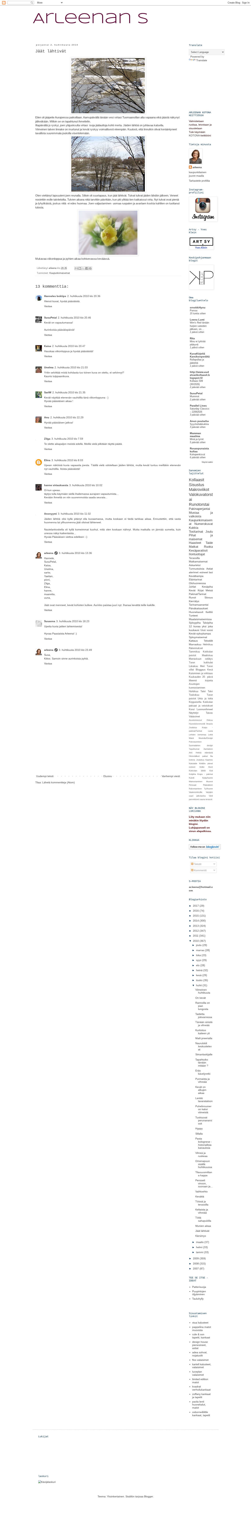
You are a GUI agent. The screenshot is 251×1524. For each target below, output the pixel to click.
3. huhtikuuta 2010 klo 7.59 (67, 438)
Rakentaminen (195, 789)
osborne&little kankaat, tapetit (201, 1414)
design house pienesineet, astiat (200, 1345)
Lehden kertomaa (197, 735)
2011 (196, 935)
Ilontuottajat (197, 554)
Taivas (209, 713)
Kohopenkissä (197, 454)
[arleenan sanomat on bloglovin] (205, 848)
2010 (196, 940)
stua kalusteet (200, 1322)
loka (199, 955)
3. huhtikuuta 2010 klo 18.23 (72, 621)
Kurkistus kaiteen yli (202, 1032)
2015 (196, 915)
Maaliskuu (207, 655)
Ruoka (208, 546)
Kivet (210, 767)
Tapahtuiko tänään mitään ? (201, 1062)
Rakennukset (196, 648)
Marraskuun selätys (201, 659)
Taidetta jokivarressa (203, 1016)
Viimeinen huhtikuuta (202, 991)
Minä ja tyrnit (197, 439)
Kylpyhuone (207, 778)
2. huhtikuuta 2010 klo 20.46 (74, 317)
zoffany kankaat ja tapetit (201, 1396)
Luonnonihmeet (205, 709)
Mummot (194, 396)
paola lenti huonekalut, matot (199, 1404)
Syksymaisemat (198, 637)
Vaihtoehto (201, 1191)
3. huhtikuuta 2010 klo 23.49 (75, 649)
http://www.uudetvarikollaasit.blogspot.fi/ (200, 375)
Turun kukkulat (201, 662)
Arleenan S (91, 19)
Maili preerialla (203, 1038)
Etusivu (107, 776)
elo (198, 965)
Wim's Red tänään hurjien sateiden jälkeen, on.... (199, 325)
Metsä (209, 590)
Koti (211, 771)
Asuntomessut (195, 720)
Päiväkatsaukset (198, 608)
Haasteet (195, 543)
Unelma (48, 367)
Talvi (210, 691)
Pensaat (192, 785)
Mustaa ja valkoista (201, 514)
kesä (199, 975)
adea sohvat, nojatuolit (199, 1354)
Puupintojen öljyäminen (199, 1293)
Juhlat (192, 586)
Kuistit (191, 778)
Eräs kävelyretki (202, 1072)
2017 (196, 905)
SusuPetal (50, 317)
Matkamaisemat (198, 561)
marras (200, 950)
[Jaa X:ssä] (83, 268)
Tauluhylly (198, 1298)
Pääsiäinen (208, 785)
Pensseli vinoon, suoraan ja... (204, 1183)
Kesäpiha (207, 586)
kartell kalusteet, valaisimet (201, 1366)
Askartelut (194, 565)
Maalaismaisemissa (200, 619)
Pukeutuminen (195, 742)
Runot (192, 597)
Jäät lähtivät (202, 1230)
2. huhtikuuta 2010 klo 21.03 (71, 367)
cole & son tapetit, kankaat (201, 1336)
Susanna (49, 621)
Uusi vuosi (206, 630)
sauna (202, 799)
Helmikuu (208, 644)
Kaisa (47, 346)
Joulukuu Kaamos (204, 760)
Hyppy (199, 1128)
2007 (196, 1268)
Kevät (192, 590)
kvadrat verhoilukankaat (201, 1388)
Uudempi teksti (44, 776)
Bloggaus (201, 669)
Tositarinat (196, 531)
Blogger (148, 1496)
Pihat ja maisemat (201, 537)
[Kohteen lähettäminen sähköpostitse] (76, 268)
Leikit (210, 735)
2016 (196, 910)
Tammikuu (194, 651)
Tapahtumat (194, 749)
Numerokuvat (203, 524)
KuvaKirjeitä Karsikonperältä (200, 355)
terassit (209, 799)
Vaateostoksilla (195, 792)
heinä (199, 970)
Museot (209, 781)
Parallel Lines (198, 405)
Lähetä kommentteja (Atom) (58, 782)
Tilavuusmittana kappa (203, 1174)
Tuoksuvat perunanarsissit (203, 1120)
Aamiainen (208, 749)
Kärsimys (200, 1235)
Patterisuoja (199, 1286)
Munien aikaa (203, 1225)
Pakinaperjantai (199, 509)
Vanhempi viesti (171, 776)
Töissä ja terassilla (201, 1203)
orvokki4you (197, 307)
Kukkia (193, 528)
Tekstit (197, 864)
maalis (200, 1242)
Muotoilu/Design (206, 738)
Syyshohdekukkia (199, 424)
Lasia (210, 731)
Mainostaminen (195, 781)
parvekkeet (194, 799)
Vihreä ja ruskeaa (201, 1154)
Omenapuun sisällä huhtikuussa (203, 1164)
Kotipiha (192, 774)
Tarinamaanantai (198, 604)
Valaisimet (194, 716)
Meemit (193, 680)
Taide (209, 543)
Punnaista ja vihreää (202, 1080)
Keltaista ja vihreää (201, 1211)
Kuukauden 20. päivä (201, 677)
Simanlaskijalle (203, 1054)
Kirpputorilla (195, 702)
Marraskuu (195, 644)
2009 (196, 1258)
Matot (191, 738)
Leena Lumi (197, 319)
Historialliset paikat (198, 756)
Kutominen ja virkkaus (201, 673)
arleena (48, 553)
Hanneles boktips (55, 296)
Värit (211, 796)
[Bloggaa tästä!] (80, 268)
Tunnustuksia (196, 568)
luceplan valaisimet (198, 1373)
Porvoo (193, 310)
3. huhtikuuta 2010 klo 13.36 (75, 553)
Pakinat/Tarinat (197, 594)
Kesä (210, 669)
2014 (196, 920)
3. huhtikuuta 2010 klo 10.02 (85, 485)
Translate (201, 60)
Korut (192, 709)
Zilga (47, 438)
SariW (47, 392)
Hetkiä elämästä (204, 753)
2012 (196, 930)
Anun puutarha (199, 421)
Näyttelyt (193, 713)
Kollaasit (196, 479)
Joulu (209, 531)
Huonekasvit (196, 612)
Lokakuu (193, 666)
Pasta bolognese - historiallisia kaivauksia (203, 1143)
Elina (47, 460)
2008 (196, 1263)
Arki (190, 753)
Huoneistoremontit (197, 724)
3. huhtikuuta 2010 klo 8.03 (67, 460)
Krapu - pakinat (205, 774)
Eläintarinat (195, 579)
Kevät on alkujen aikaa (200, 1090)
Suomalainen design (201, 745)
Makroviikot (199, 489)
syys (199, 960)
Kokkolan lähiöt (197, 771)
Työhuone (208, 789)
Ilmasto (209, 724)
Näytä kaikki (207, 462)
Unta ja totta (205, 698)
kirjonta (209, 680)
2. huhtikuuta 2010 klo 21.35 (68, 392)
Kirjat (201, 590)
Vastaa (48, 306)
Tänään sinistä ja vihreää (203, 1024)
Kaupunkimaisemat (59, 273)
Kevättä (199, 1196)
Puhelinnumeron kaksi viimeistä (203, 1109)
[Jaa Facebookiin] (87, 268)
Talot (203, 691)
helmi (199, 1247)
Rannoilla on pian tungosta (202, 1005)
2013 (196, 925)
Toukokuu (194, 695)
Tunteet (193, 615)
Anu (46, 417)
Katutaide (193, 763)
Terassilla (194, 558)
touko (199, 980)
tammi (200, 1252)
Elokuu (210, 720)
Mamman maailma (195, 435)
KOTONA (194, 135)
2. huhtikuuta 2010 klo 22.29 (66, 417)
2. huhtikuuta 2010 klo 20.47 (68, 346)
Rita (192, 338)
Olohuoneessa (197, 583)
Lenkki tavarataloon (204, 1100)
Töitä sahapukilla (203, 1219)
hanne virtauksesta (56, 485)
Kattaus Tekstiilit (201, 640)
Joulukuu (193, 727)
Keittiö (209, 612)
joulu (199, 945)
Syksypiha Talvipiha (201, 622)
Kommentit (200, 870)
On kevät (200, 997)
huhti (199, 985)
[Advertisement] (108, 746)
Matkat (193, 546)
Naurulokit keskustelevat (203, 1046)
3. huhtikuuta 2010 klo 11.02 (74, 513)
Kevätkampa (196, 576)
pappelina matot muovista (201, 1329)
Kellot (202, 767)
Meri (202, 666)
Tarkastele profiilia (199, 180)
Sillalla (199, 1133)
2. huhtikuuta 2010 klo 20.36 (83, 296)
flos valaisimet (200, 1359)
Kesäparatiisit (198, 550)
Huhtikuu (193, 691)
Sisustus (196, 484)
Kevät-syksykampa (200, 633)
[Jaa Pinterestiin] (90, 268)
